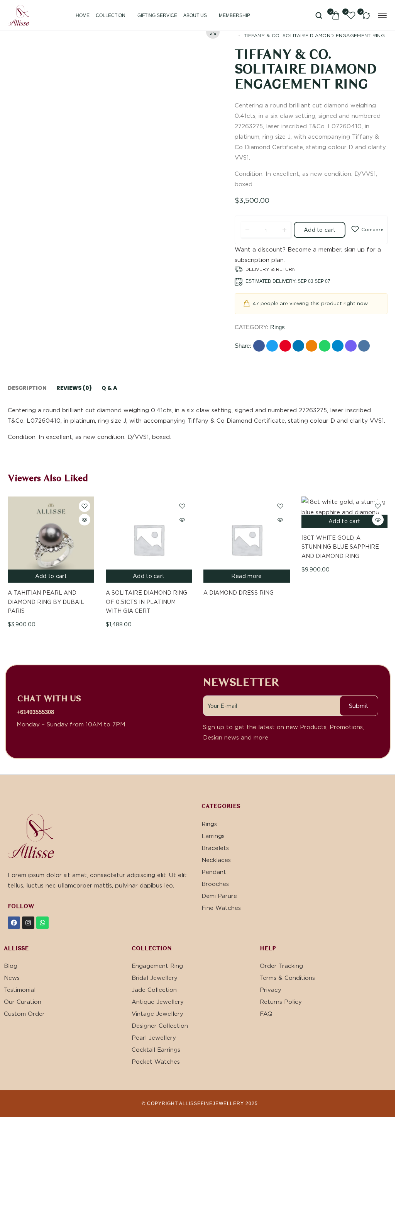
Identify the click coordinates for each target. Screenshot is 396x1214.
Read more (246, 576)
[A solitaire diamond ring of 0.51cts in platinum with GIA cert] (149, 539)
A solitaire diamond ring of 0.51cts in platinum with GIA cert (146, 602)
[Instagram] (28, 922)
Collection (110, 15)
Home (83, 15)
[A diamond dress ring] (246, 539)
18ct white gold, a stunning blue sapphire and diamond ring (340, 547)
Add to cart (319, 230)
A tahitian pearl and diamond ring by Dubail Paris (46, 602)
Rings (277, 327)
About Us (195, 15)
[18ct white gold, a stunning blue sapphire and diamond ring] (344, 512)
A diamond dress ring (238, 592)
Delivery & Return (270, 269)
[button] (386, 478)
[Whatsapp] (42, 922)
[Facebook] (14, 922)
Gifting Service (157, 15)
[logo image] (18, 14)
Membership (234, 15)
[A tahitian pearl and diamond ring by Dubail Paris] (51, 539)
